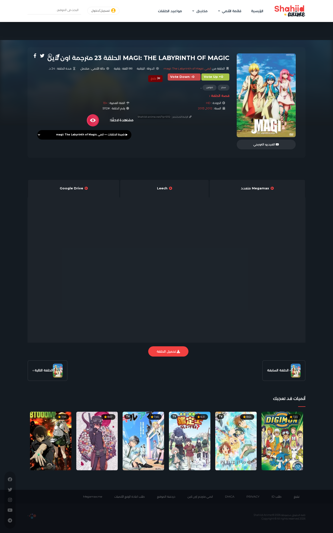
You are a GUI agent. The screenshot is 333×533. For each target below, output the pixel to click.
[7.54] (50, 440)
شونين (209, 87)
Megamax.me (92, 496)
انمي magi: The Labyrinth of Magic (187, 68)
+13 (105, 103)
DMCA (229, 496)
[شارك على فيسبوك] (35, 55)
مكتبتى (201, 11)
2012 (209, 108)
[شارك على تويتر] (42, 55)
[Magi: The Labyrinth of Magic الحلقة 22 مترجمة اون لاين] (296, 371)
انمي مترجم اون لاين (200, 496)
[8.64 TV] (236, 440)
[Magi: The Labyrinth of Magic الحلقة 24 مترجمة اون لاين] (58, 371)
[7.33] (282, 440)
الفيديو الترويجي (264, 144)
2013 (201, 108)
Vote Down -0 (182, 77)
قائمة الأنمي (231, 11)
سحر (223, 87)
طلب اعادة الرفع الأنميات (129, 496)
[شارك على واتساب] (50, 55)
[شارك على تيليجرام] (57, 55)
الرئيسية (257, 11)
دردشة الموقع (166, 496)
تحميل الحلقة (167, 351)
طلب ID (277, 496)
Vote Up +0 (213, 77)
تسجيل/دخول (100, 10)
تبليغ (154, 78)
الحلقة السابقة (278, 370)
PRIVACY (252, 496)
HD (208, 103)
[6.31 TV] (189, 440)
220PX (32, 516)
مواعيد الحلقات (170, 11)
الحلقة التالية (44, 370)
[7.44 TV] (143, 440)
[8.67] (97, 440)
